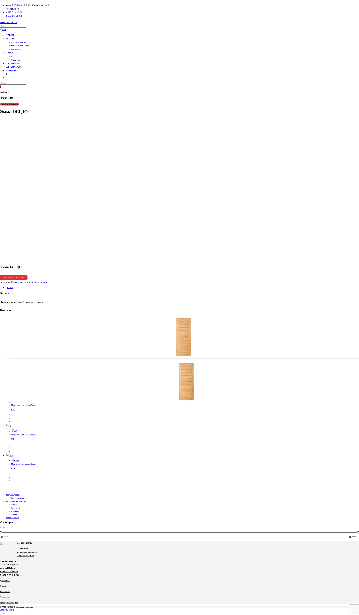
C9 (12, 439)
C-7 (13, 410)
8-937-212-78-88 (9, 571)
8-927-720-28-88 (9, 575)
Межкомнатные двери (22, 282)
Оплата (3, 586)
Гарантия (4, 597)
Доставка (5, 580)
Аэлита (44, 282)
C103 (13, 469)
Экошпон (35, 405)
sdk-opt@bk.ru (7, 568)
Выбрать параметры (9, 104)
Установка (5, 591)
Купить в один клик (14, 277)
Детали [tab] (9, 287)
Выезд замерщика (9, 602)
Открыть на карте (25, 555)
